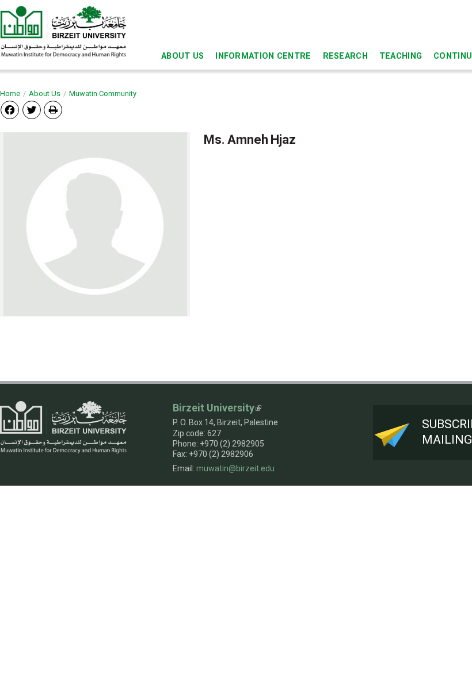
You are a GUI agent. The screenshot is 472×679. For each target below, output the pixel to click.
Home (10, 93)
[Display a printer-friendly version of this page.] (53, 110)
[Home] (63, 31)
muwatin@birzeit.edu (235, 468)
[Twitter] (31, 110)
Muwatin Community (102, 93)
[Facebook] (10, 110)
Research (345, 56)
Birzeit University (213, 408)
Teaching (400, 56)
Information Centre (263, 56)
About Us (182, 56)
